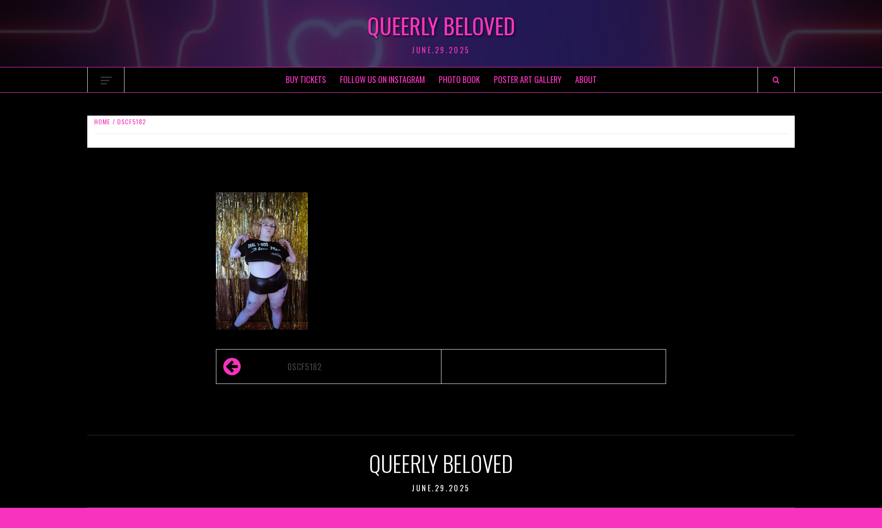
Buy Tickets (306, 79)
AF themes (490, 518)
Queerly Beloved (441, 25)
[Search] (776, 80)
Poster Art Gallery (527, 79)
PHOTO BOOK (459, 79)
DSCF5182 (305, 366)
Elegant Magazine (432, 518)
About (586, 79)
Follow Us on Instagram (382, 79)
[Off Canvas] (106, 80)
